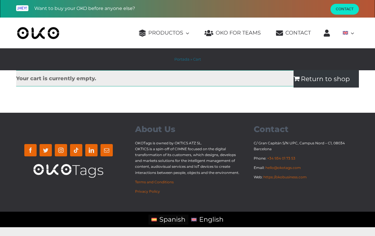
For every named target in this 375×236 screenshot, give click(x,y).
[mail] (106, 150)
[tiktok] (76, 150)
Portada (182, 59)
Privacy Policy (147, 191)
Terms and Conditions (154, 182)
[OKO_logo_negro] (38, 30)
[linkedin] (91, 150)
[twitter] (46, 150)
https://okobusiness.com (285, 177)
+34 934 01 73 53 (281, 158)
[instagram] (61, 150)
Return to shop (325, 79)
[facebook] (30, 150)
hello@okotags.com (283, 167)
